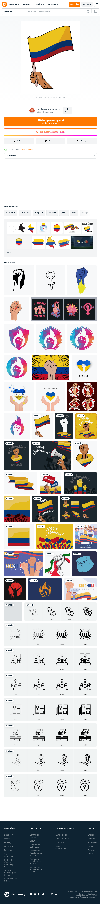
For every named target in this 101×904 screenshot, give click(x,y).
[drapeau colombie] (42, 426)
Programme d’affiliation (34, 845)
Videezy (7, 842)
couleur (52, 213)
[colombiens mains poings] (80, 483)
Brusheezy (8, 835)
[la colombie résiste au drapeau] (19, 536)
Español (89, 838)
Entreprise (8, 846)
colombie (10, 213)
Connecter (87, 4)
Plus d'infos (11, 156)
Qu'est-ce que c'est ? (28, 150)
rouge (85, 213)
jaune (64, 213)
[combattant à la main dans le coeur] (16, 455)
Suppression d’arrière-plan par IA (10, 872)
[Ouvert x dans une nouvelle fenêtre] (52, 894)
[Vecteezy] (4, 4)
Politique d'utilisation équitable (80, 897)
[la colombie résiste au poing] (85, 455)
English (89, 835)
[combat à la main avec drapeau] (64, 426)
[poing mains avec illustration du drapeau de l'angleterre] (82, 396)
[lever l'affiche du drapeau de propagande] (13, 611)
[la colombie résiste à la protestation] (23, 563)
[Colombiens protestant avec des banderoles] (50, 483)
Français (89, 850)
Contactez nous (61, 838)
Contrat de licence (33, 836)
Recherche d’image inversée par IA (9, 863)
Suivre (67, 112)
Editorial (52, 4)
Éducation (8, 850)
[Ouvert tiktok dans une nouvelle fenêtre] (48, 894)
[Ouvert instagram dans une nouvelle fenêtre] (35, 894)
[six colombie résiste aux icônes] (78, 509)
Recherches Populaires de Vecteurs (35, 852)
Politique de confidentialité (84, 895)
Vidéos (39, 4)
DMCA (31, 841)
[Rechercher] (88, 11)
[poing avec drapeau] (86, 426)
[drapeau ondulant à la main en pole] (45, 509)
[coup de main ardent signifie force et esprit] (45, 589)
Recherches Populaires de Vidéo (35, 869)
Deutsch (89, 846)
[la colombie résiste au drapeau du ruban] (20, 483)
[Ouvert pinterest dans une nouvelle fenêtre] (43, 894)
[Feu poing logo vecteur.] (19, 338)
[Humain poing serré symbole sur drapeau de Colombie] (50, 367)
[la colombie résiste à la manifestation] (86, 536)
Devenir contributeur (59, 847)
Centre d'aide (60, 835)
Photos (26, 4)
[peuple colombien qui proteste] (17, 509)
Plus (87, 854)
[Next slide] (90, 213)
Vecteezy (8, 838)
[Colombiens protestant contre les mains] (54, 536)
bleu (74, 213)
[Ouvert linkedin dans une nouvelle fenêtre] (39, 894)
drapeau (39, 213)
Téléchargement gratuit (50, 121)
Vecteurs (13, 4)
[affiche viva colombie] (51, 455)
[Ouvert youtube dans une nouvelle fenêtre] (56, 894)
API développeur (9, 855)
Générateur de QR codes (9, 879)
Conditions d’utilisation (86, 894)
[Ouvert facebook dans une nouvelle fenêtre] (31, 894)
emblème (25, 213)
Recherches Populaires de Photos (35, 861)
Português (90, 842)
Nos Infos (58, 842)
